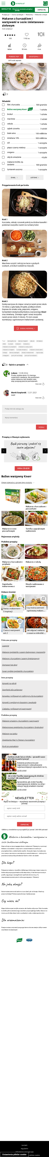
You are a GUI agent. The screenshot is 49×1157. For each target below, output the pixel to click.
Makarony (29, 15)
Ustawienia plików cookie (14, 1154)
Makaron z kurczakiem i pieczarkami (36, 507)
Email (13, 177)
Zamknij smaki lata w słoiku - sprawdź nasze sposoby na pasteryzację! (26, 757)
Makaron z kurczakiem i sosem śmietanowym (20, 658)
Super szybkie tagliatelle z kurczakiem (17, 671)
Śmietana (39, 341)
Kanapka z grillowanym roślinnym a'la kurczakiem (22, 696)
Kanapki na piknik (9, 683)
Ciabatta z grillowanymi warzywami (16, 709)
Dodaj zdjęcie (23, 468)
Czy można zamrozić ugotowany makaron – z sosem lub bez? (36, 609)
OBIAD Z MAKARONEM (28, 352)
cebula (32, 341)
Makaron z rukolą (33, 562)
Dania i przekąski (18, 15)
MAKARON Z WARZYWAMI (25, 347)
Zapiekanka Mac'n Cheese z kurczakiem (18, 740)
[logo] (18, 3)
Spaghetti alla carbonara (12, 690)
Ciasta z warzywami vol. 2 (11, 631)
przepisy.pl (9, 29)
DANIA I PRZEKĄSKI (14, 352)
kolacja (5, 352)
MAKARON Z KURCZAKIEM (9, 347)
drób (4, 344)
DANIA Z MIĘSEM (23, 341)
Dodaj (41, 427)
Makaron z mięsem (42, 15)
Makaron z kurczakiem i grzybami (12, 563)
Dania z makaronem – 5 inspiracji (12, 610)
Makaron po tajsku (9, 734)
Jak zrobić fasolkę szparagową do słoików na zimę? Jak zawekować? (26, 777)
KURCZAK (10, 344)
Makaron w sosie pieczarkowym (9, 530)
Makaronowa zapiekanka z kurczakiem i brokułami (22, 727)
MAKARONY (26, 344)
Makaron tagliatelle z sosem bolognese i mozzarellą (23, 652)
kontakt (24, 1145)
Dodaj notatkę (26, 328)
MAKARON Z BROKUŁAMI (36, 349)
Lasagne (5, 646)
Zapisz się (25, 824)
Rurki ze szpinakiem (10, 746)
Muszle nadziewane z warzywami (35, 585)
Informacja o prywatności (24, 1152)
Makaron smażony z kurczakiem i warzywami (20, 721)
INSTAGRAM (6, 355)
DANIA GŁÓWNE (12, 341)
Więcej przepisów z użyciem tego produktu (16, 482)
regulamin (24, 1148)
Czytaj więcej (22, 770)
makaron (18, 344)
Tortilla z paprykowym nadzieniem (35, 530)
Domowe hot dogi (9, 665)
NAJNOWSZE (39, 352)
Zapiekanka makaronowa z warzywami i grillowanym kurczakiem (8, 585)
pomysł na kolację (16, 355)
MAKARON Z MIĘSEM (8, 349)
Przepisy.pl (5, 15)
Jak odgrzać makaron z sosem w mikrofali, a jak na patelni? (36, 631)
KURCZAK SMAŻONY (22, 349)
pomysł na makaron (31, 355)
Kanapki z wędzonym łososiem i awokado (19, 702)
